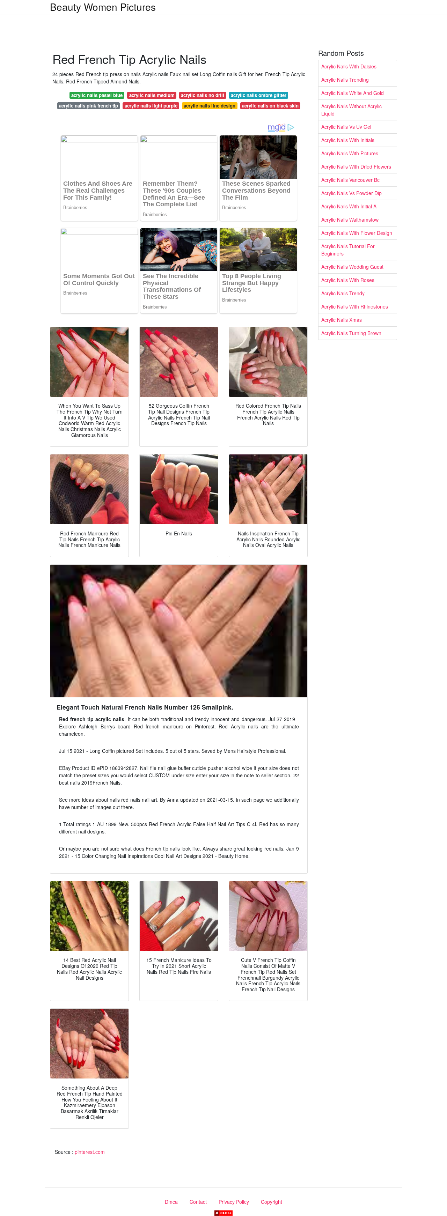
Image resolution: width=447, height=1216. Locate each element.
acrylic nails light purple (151, 105)
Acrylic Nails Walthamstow (350, 219)
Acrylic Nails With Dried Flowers (356, 166)
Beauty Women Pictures (103, 6)
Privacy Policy (234, 1201)
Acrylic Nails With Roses (347, 279)
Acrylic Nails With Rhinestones (354, 306)
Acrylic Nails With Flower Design (356, 232)
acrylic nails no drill (202, 95)
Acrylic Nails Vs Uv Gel (346, 126)
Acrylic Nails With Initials (347, 139)
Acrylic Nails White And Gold (352, 92)
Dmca (171, 1201)
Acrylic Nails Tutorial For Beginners (348, 250)
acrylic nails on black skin (270, 105)
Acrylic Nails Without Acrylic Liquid (351, 110)
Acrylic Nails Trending (345, 79)
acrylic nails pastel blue (97, 95)
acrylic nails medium (152, 95)
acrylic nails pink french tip (88, 105)
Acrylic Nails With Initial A (348, 206)
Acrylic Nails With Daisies (348, 66)
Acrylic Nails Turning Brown (351, 332)
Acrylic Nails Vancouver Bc (350, 179)
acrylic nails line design (209, 105)
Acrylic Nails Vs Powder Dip (351, 193)
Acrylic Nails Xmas (341, 319)
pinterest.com (90, 1151)
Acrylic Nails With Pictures (349, 153)
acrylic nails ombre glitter (258, 95)
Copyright (271, 1201)
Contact (198, 1201)
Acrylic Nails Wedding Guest (352, 266)
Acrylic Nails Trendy (343, 293)
